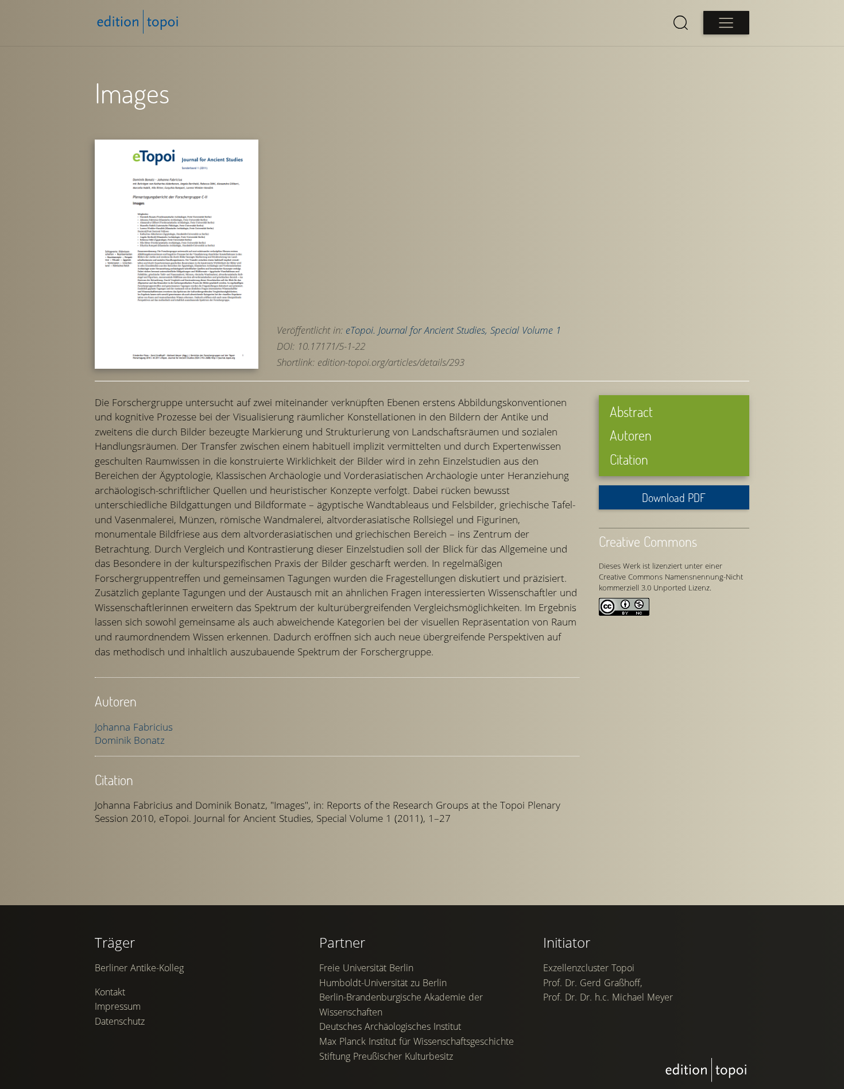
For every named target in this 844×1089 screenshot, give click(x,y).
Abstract (631, 411)
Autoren (631, 435)
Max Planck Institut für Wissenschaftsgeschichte (416, 1041)
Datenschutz (120, 1021)
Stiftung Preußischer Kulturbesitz (386, 1056)
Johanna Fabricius (134, 726)
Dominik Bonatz (130, 740)
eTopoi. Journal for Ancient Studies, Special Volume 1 (453, 330)
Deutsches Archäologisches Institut (390, 1026)
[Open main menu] (726, 22)
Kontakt (110, 992)
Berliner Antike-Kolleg (139, 967)
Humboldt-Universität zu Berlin (383, 982)
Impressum (118, 1006)
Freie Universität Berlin (366, 967)
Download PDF (674, 497)
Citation (629, 459)
